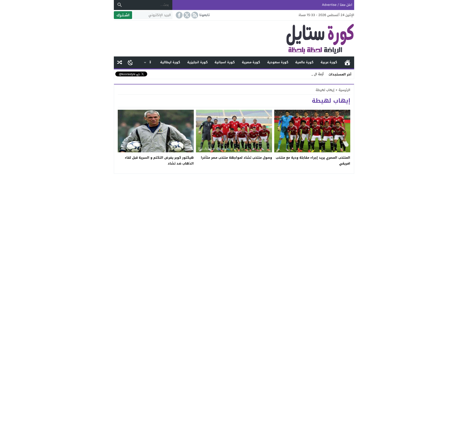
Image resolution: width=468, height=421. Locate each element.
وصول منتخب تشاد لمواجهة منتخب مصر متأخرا (236, 158)
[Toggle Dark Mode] (130, 62)
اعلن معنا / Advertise (337, 5)
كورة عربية (329, 62)
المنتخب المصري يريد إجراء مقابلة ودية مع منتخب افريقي (313, 160)
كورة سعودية (277, 62)
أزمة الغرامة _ (314, 74)
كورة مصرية (251, 62)
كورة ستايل (347, 62)
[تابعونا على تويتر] (186, 15)
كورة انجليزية (197, 62)
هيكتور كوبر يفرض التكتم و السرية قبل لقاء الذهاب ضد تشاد (159, 160)
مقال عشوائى (120, 62)
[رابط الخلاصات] (194, 15)
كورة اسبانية (224, 62)
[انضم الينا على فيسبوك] (179, 15)
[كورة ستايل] (234, 38)
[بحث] (120, 5)
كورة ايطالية (170, 62)
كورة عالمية (304, 62)
